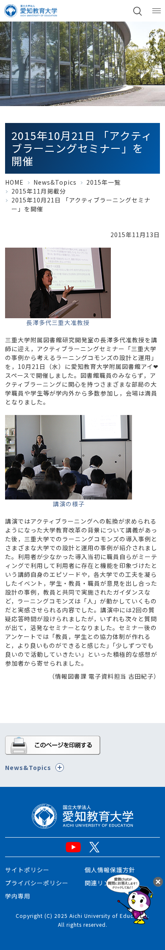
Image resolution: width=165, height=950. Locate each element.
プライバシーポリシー (37, 883)
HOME (14, 182)
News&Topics (55, 182)
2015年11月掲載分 (38, 191)
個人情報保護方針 (110, 869)
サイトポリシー (27, 869)
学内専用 (17, 896)
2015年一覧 (103, 182)
